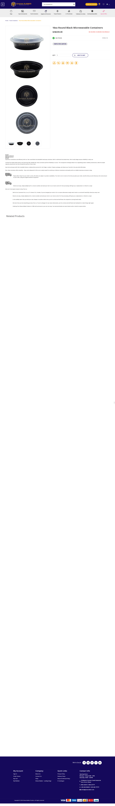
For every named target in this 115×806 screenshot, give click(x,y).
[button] (98, 54)
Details (7, 154)
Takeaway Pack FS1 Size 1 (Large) (57, 643)
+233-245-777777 (94, 787)
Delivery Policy (61, 776)
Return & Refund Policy (64, 778)
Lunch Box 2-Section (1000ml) (57, 733)
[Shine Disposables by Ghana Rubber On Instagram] (88, 762)
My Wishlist (16, 781)
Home (6, 20)
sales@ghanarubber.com (87, 789)
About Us (37, 774)
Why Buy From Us (9, 157)
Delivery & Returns (9, 156)
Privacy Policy (61, 774)
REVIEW (7, 158)
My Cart (15, 778)
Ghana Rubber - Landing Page (43, 781)
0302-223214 (84, 784)
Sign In (15, 774)
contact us (26, 196)
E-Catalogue (61, 781)
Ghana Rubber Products (29, 800)
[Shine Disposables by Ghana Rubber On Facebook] (84, 762)
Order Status (16, 776)
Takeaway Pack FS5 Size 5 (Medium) (57, 463)
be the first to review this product (99, 32)
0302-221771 (91, 784)
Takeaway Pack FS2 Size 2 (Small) (57, 553)
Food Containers (13, 20)
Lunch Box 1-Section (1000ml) (57, 373)
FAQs (36, 778)
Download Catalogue (91, 4)
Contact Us (38, 776)
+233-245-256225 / (85, 787)
